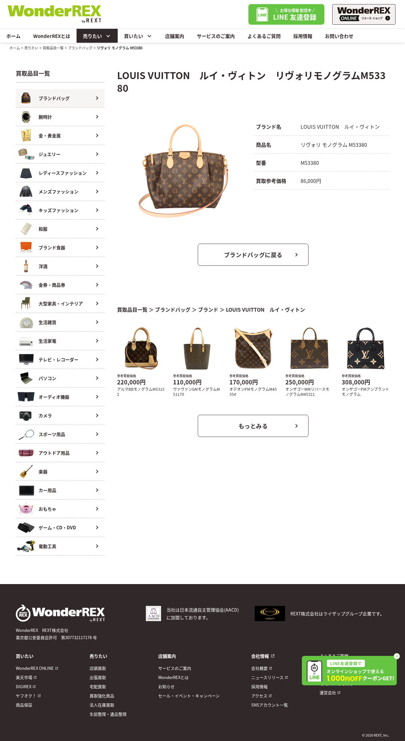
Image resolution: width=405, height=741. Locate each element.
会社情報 (260, 656)
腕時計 (45, 117)
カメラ (45, 415)
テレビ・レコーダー (58, 359)
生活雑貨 (47, 322)
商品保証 (24, 705)
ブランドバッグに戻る (253, 255)
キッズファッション (58, 210)
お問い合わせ (339, 36)
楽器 (43, 471)
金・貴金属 (50, 135)
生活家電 (47, 341)
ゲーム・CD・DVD (57, 527)
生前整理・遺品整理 (108, 714)
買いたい (133, 36)
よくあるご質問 (264, 36)
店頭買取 (98, 668)
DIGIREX (23, 686)
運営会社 (328, 692)
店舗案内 (174, 36)
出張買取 (98, 677)
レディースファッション (63, 173)
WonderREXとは (51, 36)
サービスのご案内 (216, 36)
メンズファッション (58, 191)
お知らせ (166, 686)
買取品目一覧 (53, 47)
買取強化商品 (102, 696)
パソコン (47, 378)
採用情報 (302, 36)
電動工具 (47, 546)
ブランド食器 (52, 247)
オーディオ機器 (54, 397)
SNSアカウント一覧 (269, 705)
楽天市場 (24, 677)
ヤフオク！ (26, 696)
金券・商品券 (52, 285)
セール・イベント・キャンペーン (189, 696)
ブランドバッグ (80, 47)
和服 (43, 229)
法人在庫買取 (102, 705)
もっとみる (253, 426)
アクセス (259, 696)
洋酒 (43, 266)
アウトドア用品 (54, 453)
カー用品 (47, 490)
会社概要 (259, 668)
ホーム (13, 36)
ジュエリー (49, 154)
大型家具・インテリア (61, 303)
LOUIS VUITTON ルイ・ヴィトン (265, 309)
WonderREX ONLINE (35, 668)
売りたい (92, 36)
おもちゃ (47, 509)
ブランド (208, 309)
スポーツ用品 (52, 434)
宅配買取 (98, 686)
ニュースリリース (267, 677)
